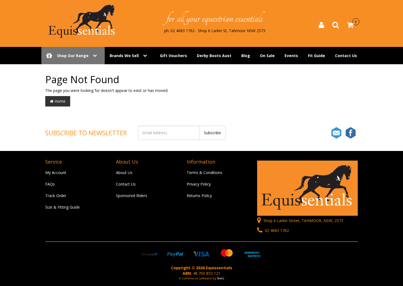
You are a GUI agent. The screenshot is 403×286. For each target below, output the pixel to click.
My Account (55, 172)
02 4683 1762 (276, 230)
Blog (245, 55)
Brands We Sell (124, 55)
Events (291, 55)
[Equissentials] (82, 21)
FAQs (50, 184)
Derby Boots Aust (214, 55)
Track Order (55, 195)
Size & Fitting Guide (62, 207)
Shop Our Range (73, 55)
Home (59, 101)
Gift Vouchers (173, 55)
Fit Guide (316, 55)
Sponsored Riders (131, 195)
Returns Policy (199, 195)
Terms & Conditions (204, 172)
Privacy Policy (199, 184)
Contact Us (346, 55)
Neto (220, 278)
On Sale (267, 55)
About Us (124, 172)
